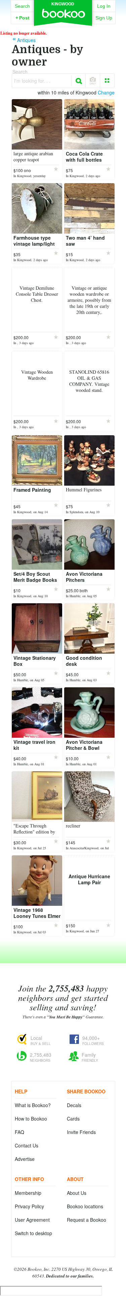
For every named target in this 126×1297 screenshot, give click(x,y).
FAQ (19, 1132)
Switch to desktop (33, 1233)
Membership (28, 1192)
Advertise (25, 1159)
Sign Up (103, 18)
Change (106, 92)
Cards (73, 1118)
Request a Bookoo (86, 1219)
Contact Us (26, 1145)
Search (22, 6)
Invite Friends (81, 1132)
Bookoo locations (85, 1206)
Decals (74, 1105)
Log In (104, 6)
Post (22, 18)
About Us (76, 1192)
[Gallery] (107, 81)
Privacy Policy (29, 1206)
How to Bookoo (31, 1118)
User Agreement (32, 1219)
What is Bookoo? (33, 1105)
